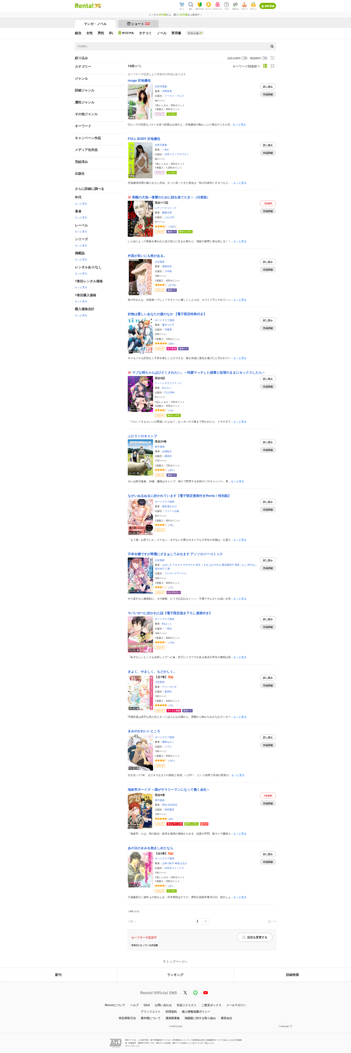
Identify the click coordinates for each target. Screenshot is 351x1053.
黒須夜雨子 (228, 564)
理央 (164, 804)
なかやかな (215, 564)
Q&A (147, 1005)
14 (170, 410)
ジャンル (193, 33)
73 (170, 705)
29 (170, 819)
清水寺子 (160, 568)
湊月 (198, 564)
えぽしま (167, 564)
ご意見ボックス (211, 1005)
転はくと (167, 623)
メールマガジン (236, 1005)
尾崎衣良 (167, 266)
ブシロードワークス (175, 573)
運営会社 (226, 1018)
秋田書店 (169, 809)
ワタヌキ (177, 564)
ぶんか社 (169, 217)
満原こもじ (241, 564)
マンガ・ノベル (95, 23)
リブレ (168, 746)
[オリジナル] (126, 33)
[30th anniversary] (97, 6)
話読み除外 (234, 58)
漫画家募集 (173, 1018)
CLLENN (169, 392)
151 (171, 760)
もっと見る (81, 203)
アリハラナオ (169, 686)
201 (171, 470)
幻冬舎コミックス (174, 867)
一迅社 (168, 628)
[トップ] (84, 5)
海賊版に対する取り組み (200, 1018)
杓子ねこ (252, 564)
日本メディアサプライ (177, 154)
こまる (204, 564)
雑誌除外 (255, 58)
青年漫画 (160, 446)
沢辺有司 (172, 804)
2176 (172, 285)
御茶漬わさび (169, 506)
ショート (140, 23)
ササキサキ (189, 564)
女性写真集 (161, 86)
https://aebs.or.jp (132, 1045)
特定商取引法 (127, 1018)
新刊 (58, 974)
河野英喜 (167, 91)
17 (170, 587)
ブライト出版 (172, 510)
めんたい (167, 387)
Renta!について (115, 1005)
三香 (167, 568)
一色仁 (165, 149)
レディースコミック (166, 207)
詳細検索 (292, 974)
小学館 (168, 271)
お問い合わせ (163, 1005)
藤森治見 (167, 212)
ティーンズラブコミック (168, 383)
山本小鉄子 (168, 863)
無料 (268, 203)
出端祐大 (167, 451)
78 (170, 525)
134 (171, 642)
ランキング (175, 974)
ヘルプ (134, 1005)
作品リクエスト (187, 1005)
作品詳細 (268, 94)
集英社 (168, 691)
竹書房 (168, 329)
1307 (172, 226)
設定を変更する (257, 937)
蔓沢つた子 (168, 324)
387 (171, 343)
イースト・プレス (174, 95)
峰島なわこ (168, 741)
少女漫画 (160, 261)
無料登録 (269, 6)
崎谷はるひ (181, 863)
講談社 (168, 455)
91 (170, 886)
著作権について (151, 1018)
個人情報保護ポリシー (196, 1011)
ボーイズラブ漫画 (164, 320)
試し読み (268, 86)
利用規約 (171, 1011)
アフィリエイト (151, 1011)
